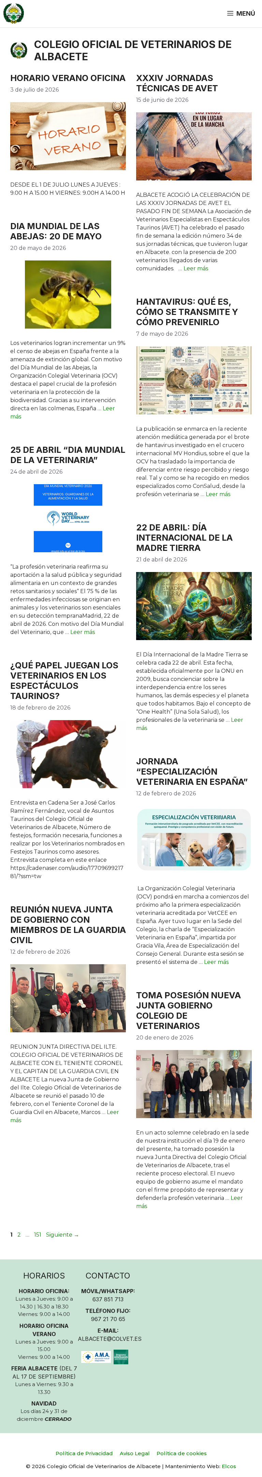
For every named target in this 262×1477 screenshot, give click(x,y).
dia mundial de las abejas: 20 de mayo (56, 231)
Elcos (229, 1466)
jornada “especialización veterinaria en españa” (192, 771)
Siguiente (62, 1235)
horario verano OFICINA (68, 78)
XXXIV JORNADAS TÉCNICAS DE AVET (177, 83)
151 (38, 1235)
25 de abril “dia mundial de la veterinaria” (67, 455)
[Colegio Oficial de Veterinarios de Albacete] (13, 13)
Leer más (196, 268)
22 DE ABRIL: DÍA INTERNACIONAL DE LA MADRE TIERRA (184, 537)
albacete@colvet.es (110, 1338)
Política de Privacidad (84, 1453)
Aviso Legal (135, 1453)
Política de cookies (182, 1453)
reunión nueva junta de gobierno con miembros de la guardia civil (68, 924)
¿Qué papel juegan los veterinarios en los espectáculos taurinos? (64, 680)
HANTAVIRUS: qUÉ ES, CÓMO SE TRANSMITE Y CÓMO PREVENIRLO (187, 312)
